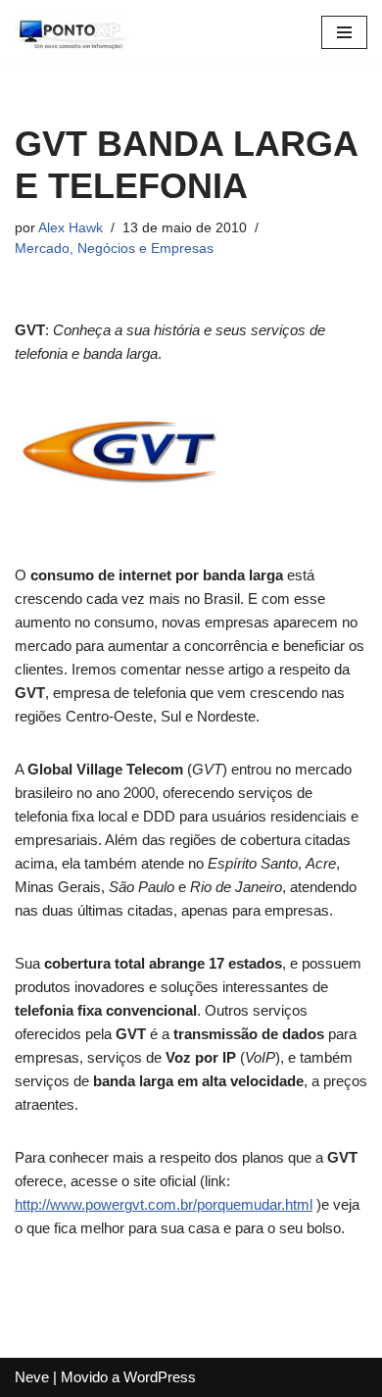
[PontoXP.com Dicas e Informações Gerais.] (73, 32)
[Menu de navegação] (344, 32)
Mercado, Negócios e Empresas (114, 248)
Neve (32, 1377)
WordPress (159, 1377)
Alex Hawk (70, 228)
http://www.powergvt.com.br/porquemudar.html (163, 1204)
